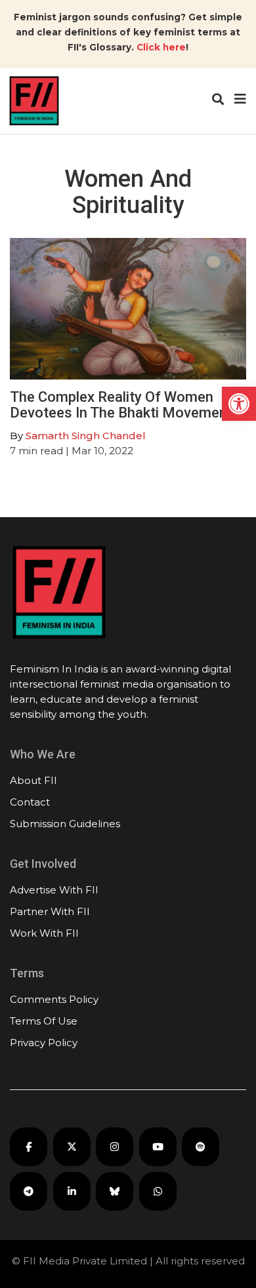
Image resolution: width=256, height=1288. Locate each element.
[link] (239, 404)
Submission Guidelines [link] (65, 823)
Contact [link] (30, 802)
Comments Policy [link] (54, 999)
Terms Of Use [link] (43, 1021)
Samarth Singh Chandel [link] (86, 435)
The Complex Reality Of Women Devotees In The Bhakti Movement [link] (121, 405)
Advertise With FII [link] (54, 890)
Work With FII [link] (44, 933)
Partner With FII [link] (50, 911)
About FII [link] (33, 780)
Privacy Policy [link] (43, 1042)
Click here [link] (161, 47)
